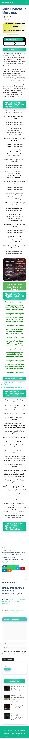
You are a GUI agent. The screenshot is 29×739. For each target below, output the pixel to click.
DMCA (12, 733)
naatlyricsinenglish (8, 552)
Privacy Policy (21, 730)
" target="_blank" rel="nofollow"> (10, 567)
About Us (6, 730)
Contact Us (13, 730)
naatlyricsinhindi (20, 552)
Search (7, 669)
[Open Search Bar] (22, 2)
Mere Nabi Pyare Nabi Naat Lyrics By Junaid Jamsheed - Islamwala (14, 601)
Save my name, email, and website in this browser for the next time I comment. (15, 653)
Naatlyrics (11, 550)
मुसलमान (22, 372)
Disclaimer (6, 733)
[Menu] (27, 2)
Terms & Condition (21, 733)
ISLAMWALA (8, 2)
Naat (5, 550)
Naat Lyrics (14, 81)
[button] (24, 40)
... (14, 575)
